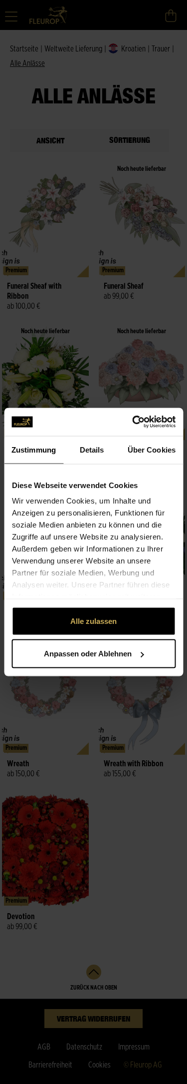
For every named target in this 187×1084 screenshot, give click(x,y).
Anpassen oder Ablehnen (88, 653)
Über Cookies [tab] (152, 449)
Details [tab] (92, 449)
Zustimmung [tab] (33, 449)
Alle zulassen (93, 620)
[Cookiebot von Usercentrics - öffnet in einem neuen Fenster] (133, 422)
